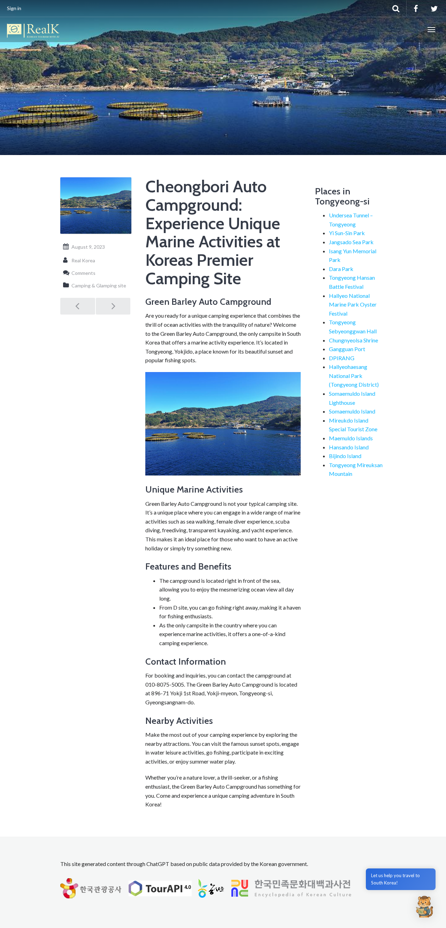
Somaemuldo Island (352, 411)
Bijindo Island (345, 456)
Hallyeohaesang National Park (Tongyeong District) (354, 375)
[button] (424, 906)
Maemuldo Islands (351, 438)
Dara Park (341, 268)
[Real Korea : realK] (33, 29)
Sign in (14, 8)
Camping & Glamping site (98, 285)
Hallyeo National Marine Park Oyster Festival (353, 304)
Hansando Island (349, 447)
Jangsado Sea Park (351, 242)
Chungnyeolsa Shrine (353, 340)
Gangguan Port (347, 349)
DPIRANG (341, 358)
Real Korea (83, 260)
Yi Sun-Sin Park (347, 233)
